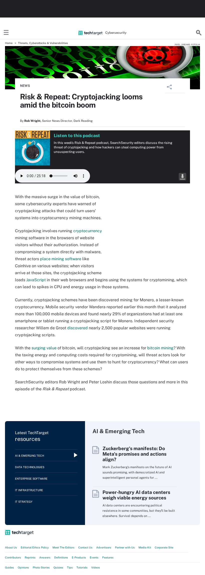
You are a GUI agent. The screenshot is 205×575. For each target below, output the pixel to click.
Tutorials (82, 567)
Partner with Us (125, 547)
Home (8, 43)
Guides (9, 567)
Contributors (13, 557)
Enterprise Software (31, 478)
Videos (95, 567)
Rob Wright (32, 121)
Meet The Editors (63, 547)
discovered (77, 328)
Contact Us (85, 547)
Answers (44, 557)
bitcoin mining (160, 348)
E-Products (79, 557)
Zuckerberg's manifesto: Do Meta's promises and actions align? (134, 454)
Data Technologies (29, 467)
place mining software (60, 258)
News (25, 86)
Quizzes (58, 567)
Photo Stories (41, 567)
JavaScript (36, 279)
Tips (70, 567)
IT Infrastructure (29, 490)
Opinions (23, 567)
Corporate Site (164, 547)
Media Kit (144, 547)
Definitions (61, 557)
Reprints (30, 557)
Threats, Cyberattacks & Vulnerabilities (43, 43)
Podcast (182, 176)
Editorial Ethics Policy (35, 547)
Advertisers (103, 547)
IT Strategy (23, 501)
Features (108, 557)
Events (94, 557)
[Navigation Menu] (6, 33)
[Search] (198, 33)
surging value (44, 348)
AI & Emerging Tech (29, 455)
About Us (11, 547)
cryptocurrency (87, 230)
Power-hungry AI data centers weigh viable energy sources (136, 494)
